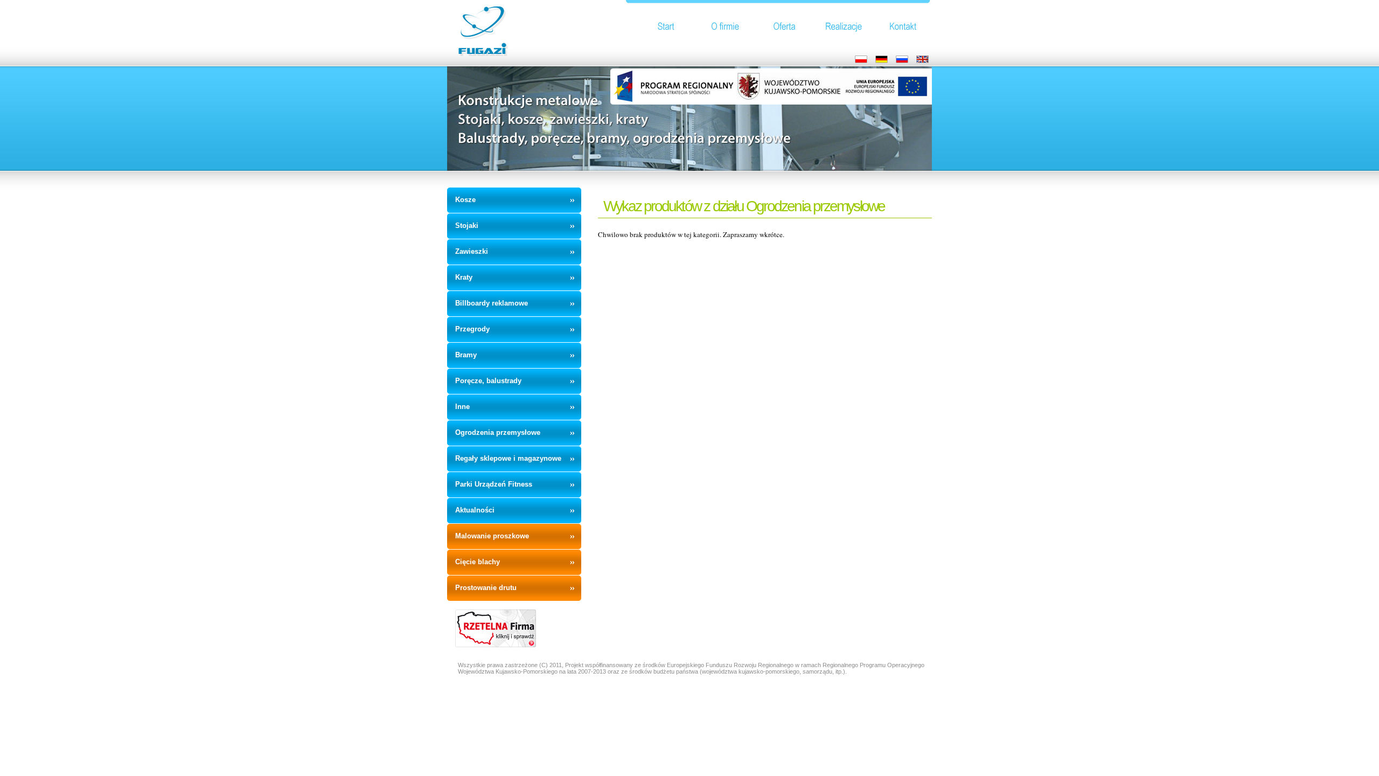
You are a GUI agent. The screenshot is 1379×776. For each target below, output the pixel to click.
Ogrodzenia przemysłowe (497, 432)
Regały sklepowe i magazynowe (508, 458)
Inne (462, 407)
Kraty (463, 277)
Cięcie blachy (477, 562)
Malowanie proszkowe (492, 536)
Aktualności (475, 510)
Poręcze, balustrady (488, 381)
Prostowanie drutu (486, 588)
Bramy (466, 355)
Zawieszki (471, 251)
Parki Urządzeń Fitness (493, 484)
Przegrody (472, 329)
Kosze (465, 200)
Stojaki (466, 225)
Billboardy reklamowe (491, 303)
